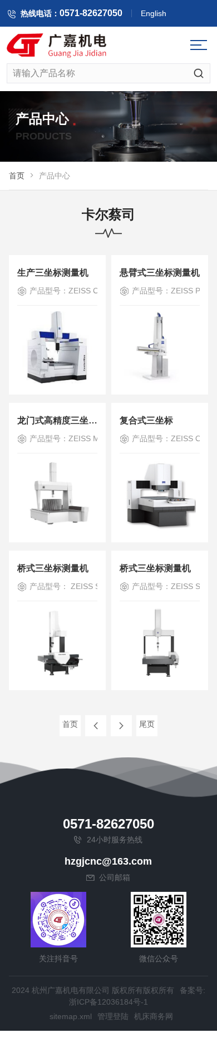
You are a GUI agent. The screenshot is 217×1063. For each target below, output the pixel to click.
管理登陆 (113, 1016)
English (153, 13)
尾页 (147, 724)
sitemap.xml (71, 1016)
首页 (16, 175)
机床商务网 (153, 1016)
